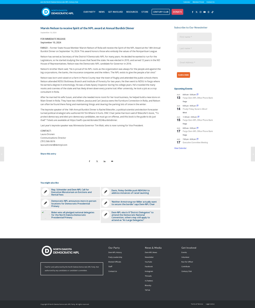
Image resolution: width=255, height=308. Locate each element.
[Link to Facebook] (193, 12)
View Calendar (180, 148)
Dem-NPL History (115, 252)
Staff (110, 266)
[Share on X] (97, 161)
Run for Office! (187, 262)
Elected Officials (114, 262)
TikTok (147, 290)
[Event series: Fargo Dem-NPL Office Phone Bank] (197, 94)
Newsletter (149, 257)
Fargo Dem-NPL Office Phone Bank (198, 97)
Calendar (186, 2)
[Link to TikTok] (212, 12)
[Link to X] (197, 12)
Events (184, 252)
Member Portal (198, 2)
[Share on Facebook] (89, 161)
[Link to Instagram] (201, 12)
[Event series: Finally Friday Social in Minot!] (197, 106)
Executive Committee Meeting (195, 142)
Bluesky (148, 285)
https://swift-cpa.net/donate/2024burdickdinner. (94, 120)
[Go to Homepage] (58, 12)
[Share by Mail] (112, 161)
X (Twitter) (149, 281)
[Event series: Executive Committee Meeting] (197, 139)
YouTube (148, 262)
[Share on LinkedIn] (104, 161)
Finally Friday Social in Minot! (195, 109)
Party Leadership (115, 257)
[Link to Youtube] (205, 12)
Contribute (185, 266)
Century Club (186, 271)
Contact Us (210, 2)
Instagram (149, 271)
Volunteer (185, 257)
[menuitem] (187, 2)
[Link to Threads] (209, 12)
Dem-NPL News (151, 252)
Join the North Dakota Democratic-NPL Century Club (59, 2)
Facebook (149, 266)
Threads (148, 276)
